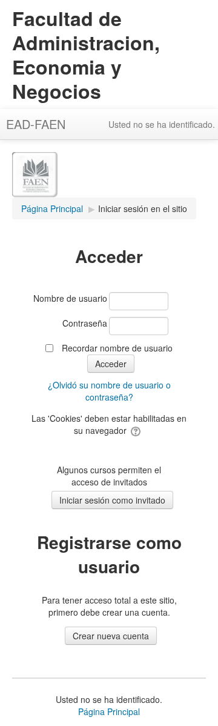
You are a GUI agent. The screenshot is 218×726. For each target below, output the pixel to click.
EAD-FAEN (35, 124)
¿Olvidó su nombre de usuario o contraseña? (109, 391)
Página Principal (109, 711)
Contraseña (84, 323)
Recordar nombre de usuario (117, 348)
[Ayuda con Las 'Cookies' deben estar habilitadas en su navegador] (136, 430)
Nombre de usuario (70, 298)
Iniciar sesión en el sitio (142, 208)
